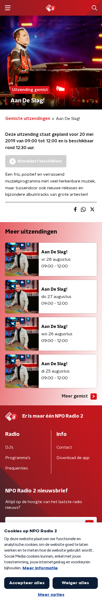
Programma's (17, 458)
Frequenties (16, 468)
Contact (64, 447)
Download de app (72, 458)
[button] (8, 8)
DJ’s (9, 447)
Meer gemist (75, 396)
